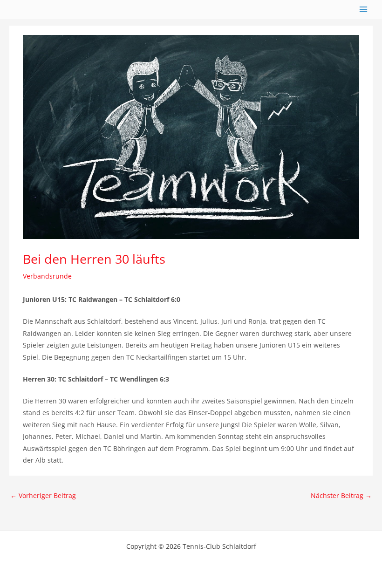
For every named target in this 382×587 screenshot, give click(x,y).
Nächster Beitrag (341, 495)
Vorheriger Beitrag (43, 495)
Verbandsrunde (47, 276)
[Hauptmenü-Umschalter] (363, 9)
